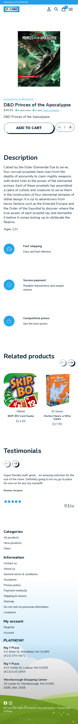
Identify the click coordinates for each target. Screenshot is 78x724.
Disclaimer (10, 580)
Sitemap (9, 601)
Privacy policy (12, 585)
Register (9, 627)
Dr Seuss (57, 411)
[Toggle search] (56, 9)
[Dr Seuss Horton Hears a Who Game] (57, 390)
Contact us (10, 563)
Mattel (21, 411)
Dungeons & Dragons (19, 99)
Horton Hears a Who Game (57, 417)
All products (11, 538)
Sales (7, 548)
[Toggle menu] (70, 9)
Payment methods (15, 591)
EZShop (8, 711)
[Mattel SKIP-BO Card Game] (21, 390)
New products (13, 543)
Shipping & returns (15, 596)
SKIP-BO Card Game (21, 416)
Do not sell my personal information (26, 607)
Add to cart (29, 127)
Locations (10, 612)
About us (9, 569)
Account (9, 633)
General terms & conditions (21, 574)
